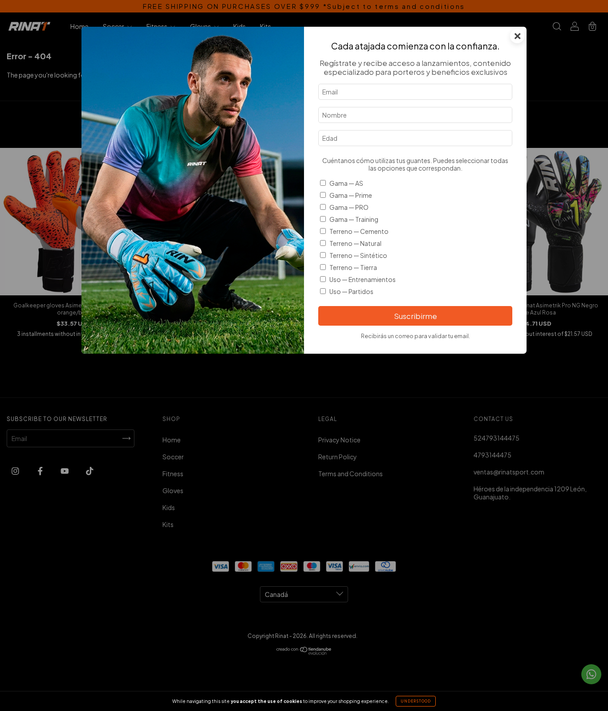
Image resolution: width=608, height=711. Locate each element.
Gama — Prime (350, 195)
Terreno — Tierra (353, 267)
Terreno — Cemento (359, 231)
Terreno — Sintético (358, 255)
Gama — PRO (349, 207)
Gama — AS (346, 183)
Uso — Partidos (351, 291)
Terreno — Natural (355, 243)
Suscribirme (415, 316)
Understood (416, 701)
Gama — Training (353, 219)
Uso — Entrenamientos (362, 279)
